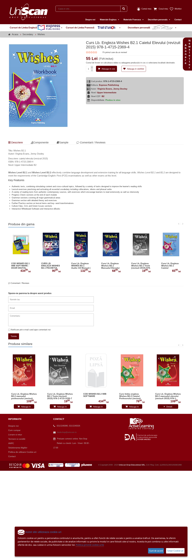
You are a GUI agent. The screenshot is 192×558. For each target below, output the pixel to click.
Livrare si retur (15, 434)
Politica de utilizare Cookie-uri (22, 452)
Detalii (169, 406)
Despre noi (90, 19)
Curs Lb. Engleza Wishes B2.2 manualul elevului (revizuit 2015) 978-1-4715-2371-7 (168, 396)
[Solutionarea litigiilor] (73, 464)
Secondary (27, 34)
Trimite (14, 336)
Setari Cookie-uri (175, 550)
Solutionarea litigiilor (17, 447)
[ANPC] (56, 464)
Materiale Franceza (132, 19)
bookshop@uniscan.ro (66, 432)
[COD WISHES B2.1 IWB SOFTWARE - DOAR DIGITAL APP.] (21, 244)
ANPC (11, 443)
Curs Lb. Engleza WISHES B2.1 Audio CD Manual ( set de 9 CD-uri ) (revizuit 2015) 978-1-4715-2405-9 (81, 265)
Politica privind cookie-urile (90, 544)
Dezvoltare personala (158, 19)
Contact (178, 19)
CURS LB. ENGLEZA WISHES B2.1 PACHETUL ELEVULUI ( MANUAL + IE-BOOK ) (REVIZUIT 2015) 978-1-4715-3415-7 (50, 265)
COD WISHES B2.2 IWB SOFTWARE (94, 395)
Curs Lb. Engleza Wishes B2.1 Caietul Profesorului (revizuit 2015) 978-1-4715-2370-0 (171, 265)
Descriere (16, 142)
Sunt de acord (156, 550)
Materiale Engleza (108, 19)
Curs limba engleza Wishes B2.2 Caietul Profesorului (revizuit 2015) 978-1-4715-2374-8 (131, 396)
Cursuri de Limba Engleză (24, 27)
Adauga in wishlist (135, 69)
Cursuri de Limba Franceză (80, 27)
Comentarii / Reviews (92, 142)
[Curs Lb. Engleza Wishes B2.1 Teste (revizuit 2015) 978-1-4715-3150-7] (141, 244)
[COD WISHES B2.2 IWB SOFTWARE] (96, 370)
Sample (63, 142)
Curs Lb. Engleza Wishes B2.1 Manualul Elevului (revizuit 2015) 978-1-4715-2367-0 (111, 265)
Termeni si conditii (16, 439)
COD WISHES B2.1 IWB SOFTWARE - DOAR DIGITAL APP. (20, 265)
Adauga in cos (108, 69)
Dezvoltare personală (139, 27)
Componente (41, 142)
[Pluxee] (87, 464)
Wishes (41, 34)
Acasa (15, 34)
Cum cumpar (14, 430)
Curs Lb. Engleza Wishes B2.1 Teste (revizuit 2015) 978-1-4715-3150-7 (141, 265)
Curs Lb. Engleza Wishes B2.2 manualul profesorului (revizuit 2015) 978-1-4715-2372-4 (24, 396)
